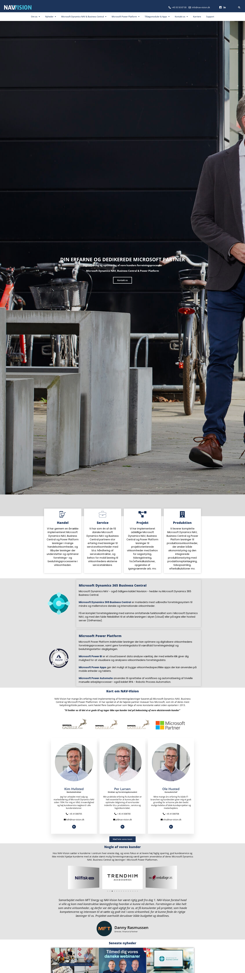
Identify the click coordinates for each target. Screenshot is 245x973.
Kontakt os (180, 16)
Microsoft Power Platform (124, 16)
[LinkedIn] (74, 827)
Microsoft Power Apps (92, 667)
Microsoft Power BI (90, 656)
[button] (239, 7)
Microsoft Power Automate (96, 678)
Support (210, 16)
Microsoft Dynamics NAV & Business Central (82, 16)
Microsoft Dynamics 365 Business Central (105, 602)
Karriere (197, 16)
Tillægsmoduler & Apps (156, 16)
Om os (34, 16)
